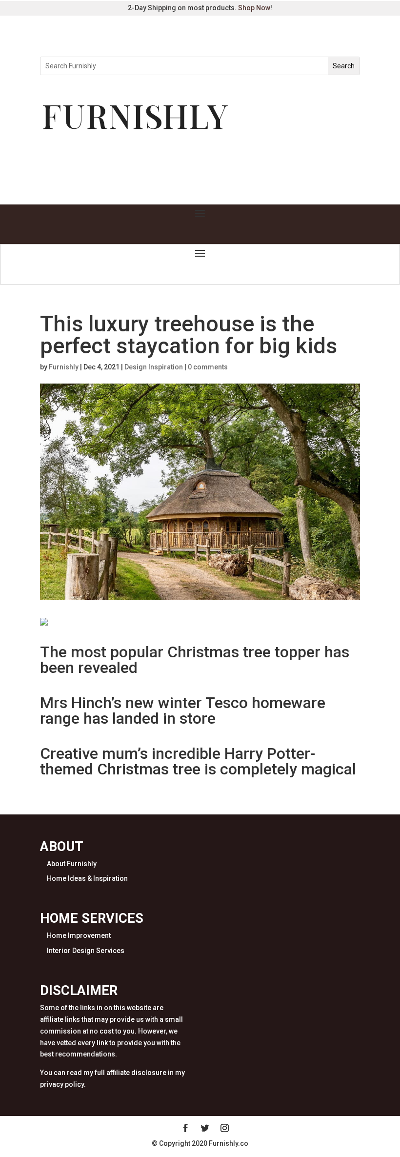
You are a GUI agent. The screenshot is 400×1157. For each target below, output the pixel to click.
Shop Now (254, 8)
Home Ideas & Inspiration (87, 878)
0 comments (208, 367)
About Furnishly (72, 864)
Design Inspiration (153, 367)
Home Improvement (79, 935)
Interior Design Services (85, 950)
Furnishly (64, 367)
